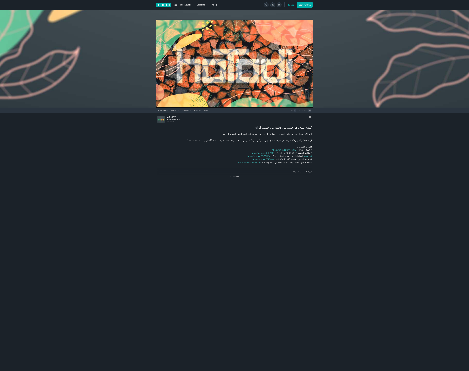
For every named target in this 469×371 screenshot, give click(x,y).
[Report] (310, 117)
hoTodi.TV (171, 117)
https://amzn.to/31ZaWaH (263, 159)
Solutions (201, 5)
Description (163, 110)
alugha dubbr (185, 5)
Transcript (175, 110)
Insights (197, 110)
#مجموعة (308, 156)
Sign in (291, 5)
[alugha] (163, 5)
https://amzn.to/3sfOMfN (258, 156)
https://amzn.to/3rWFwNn (284, 150)
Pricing (214, 5)
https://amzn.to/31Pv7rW (249, 162)
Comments (186, 110)
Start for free (305, 5)
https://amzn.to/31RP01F (263, 153)
